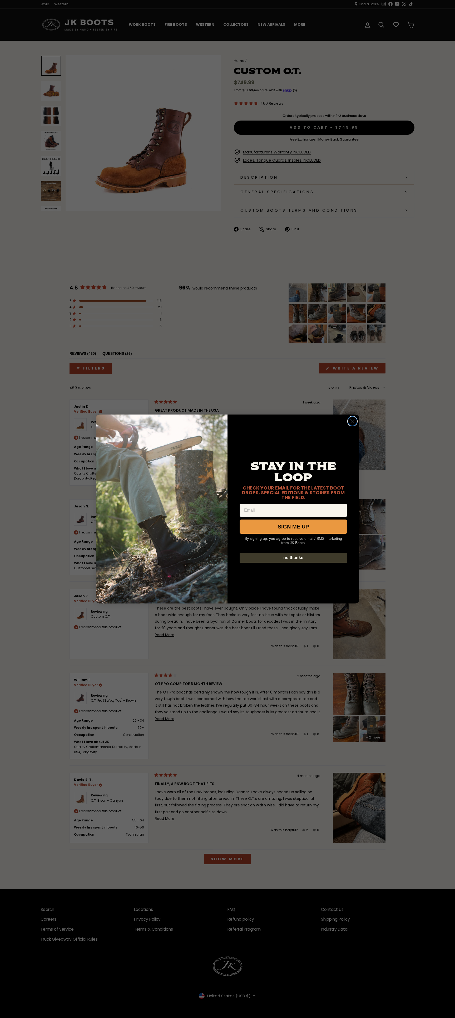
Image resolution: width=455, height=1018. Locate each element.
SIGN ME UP (293, 527)
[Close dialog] (352, 421)
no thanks (293, 557)
